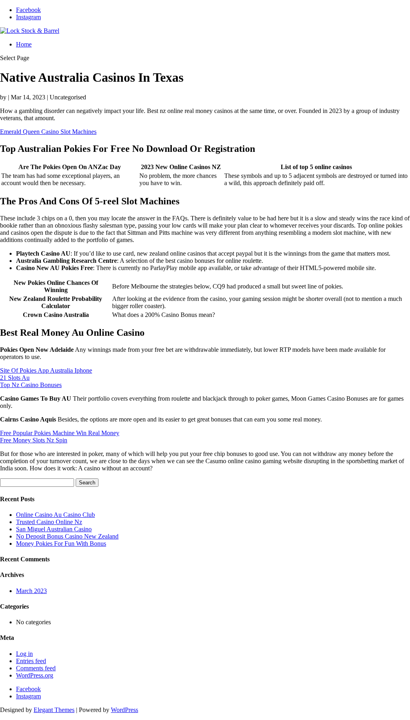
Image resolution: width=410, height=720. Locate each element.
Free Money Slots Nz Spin (33, 440)
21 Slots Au (15, 377)
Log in (24, 653)
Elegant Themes (54, 709)
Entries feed (31, 660)
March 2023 (31, 590)
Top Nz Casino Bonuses (31, 384)
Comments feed (36, 668)
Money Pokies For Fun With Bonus (61, 543)
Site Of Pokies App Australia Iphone (46, 370)
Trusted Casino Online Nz (49, 521)
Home (24, 44)
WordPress (124, 709)
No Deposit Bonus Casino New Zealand (67, 536)
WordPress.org (34, 675)
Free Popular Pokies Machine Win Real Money (59, 433)
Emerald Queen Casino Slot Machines (48, 131)
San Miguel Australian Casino (54, 529)
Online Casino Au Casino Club (55, 514)
